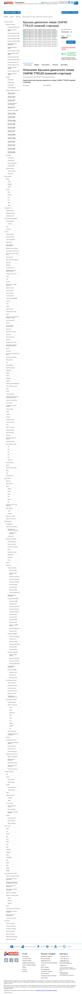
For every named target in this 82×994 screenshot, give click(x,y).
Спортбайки (8, 155)
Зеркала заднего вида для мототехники (11, 879)
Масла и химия (45, 973)
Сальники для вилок (10, 795)
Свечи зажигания (9, 803)
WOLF (7, 865)
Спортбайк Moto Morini (12, 163)
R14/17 (9, 494)
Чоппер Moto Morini (11, 171)
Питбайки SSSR (11, 82)
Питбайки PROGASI (12, 87)
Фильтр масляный (10, 432)
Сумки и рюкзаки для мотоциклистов (10, 915)
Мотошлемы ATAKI (13, 603)
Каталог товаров (10, 12)
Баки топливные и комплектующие (10, 245)
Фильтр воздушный (12, 818)
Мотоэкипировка (8, 521)
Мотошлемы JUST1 (13, 622)
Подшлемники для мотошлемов (11, 667)
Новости (24, 969)
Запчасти (6, 231)
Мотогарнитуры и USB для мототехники (11, 889)
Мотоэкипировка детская (11, 739)
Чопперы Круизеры (10, 168)
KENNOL (8, 868)
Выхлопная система (10, 267)
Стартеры (8, 414)
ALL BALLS (10, 797)
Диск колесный (9, 483)
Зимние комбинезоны (12, 541)
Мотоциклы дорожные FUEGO (12, 30)
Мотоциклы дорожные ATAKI (13, 27)
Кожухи (7, 314)
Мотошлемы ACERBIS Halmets (13, 625)
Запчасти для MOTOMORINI (11, 298)
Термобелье (10, 557)
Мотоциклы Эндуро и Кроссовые (12, 90)
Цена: (63, 35)
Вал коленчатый (9, 257)
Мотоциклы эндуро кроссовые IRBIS (11, 127)
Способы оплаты (26, 958)
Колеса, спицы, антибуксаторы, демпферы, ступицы (12, 317)
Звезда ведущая (11, 782)
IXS (10, 728)
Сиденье (8, 411)
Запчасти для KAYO (10, 236)
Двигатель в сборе (10, 287)
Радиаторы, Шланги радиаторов (12, 383)
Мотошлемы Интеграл (12, 567)
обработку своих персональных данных (46, 990)
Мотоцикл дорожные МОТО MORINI (13, 54)
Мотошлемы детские (12, 746)
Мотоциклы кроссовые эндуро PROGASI (12, 104)
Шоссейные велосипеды (11, 939)
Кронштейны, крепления (11, 331)
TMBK (9, 202)
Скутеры (8, 189)
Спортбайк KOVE (11, 160)
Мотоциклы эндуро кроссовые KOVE (11, 97)
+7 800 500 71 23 (64, 960)
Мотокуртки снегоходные (13, 546)
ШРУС (7, 470)
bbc (7, 831)
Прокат (24, 967)
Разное (7, 905)
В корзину (71, 42)
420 (8, 446)
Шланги (7, 465)
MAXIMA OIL (8, 852)
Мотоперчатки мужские (12, 704)
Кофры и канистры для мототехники (11, 886)
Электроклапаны (9, 475)
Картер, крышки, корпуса (11, 311)
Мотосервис (25, 956)
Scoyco (10, 707)
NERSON (8, 870)
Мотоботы (8, 562)
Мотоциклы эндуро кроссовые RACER (11, 135)
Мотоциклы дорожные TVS (13, 62)
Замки (7, 303)
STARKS (11, 723)
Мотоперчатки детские (12, 751)
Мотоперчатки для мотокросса (11, 760)
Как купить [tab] (46, 65)
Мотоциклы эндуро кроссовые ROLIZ (11, 142)
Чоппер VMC (10, 173)
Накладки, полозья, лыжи (11, 342)
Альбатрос (10, 223)
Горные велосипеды (10, 923)
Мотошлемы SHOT (13, 631)
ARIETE (9, 800)
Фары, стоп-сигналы (10, 427)
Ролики (7, 391)
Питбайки (8, 77)
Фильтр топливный (11, 823)
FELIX (7, 839)
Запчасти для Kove (10, 293)
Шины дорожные (9, 508)
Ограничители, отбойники (11, 357)
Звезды (7, 306)
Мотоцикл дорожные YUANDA (14, 50)
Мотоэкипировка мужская (11, 699)
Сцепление (8, 416)
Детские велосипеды (10, 931)
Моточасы (8, 339)
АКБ (7, 774)
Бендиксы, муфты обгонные (12, 248)
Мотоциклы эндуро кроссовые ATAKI (11, 117)
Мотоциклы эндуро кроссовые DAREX (11, 152)
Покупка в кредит (26, 960)
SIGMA (9, 181)
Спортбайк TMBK (11, 165)
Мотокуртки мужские (12, 702)
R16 (8, 496)
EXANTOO (11, 725)
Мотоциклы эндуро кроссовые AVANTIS (12, 120)
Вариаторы (8, 262)
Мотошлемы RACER (13, 584)
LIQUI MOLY (8, 849)
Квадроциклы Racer (10, 215)
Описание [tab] (28, 65)
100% (10, 715)
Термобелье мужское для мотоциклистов (13, 734)
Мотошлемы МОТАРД (12, 669)
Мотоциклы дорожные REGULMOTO (12, 44)
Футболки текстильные (12, 762)
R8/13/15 (9, 488)
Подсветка (10, 903)
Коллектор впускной (10, 320)
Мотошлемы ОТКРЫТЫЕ (13, 652)
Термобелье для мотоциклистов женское (12, 696)
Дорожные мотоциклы (10, 24)
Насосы (7, 348)
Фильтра (8, 815)
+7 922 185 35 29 (62, 3)
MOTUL (7, 854)
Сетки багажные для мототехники (13, 908)
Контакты (24, 971)
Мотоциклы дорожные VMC (13, 64)
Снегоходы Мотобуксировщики (11, 218)
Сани (7, 226)
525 (8, 454)
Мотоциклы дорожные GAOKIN (12, 68)
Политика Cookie (8, 988)
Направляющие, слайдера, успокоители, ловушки (11, 345)
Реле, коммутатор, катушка (11, 386)
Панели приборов (9, 365)
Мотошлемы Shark (13, 570)
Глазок (7, 276)
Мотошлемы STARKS (13, 601)
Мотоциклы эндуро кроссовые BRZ (11, 100)
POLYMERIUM (9, 857)
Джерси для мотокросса (12, 756)
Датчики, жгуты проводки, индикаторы (11, 285)
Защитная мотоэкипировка (11, 526)
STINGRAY (10, 184)
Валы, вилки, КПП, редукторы (12, 259)
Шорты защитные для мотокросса (12, 766)
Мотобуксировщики (10, 221)
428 (8, 449)
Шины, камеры (8, 478)
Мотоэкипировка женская (11, 680)
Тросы (7, 424)
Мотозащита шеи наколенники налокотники (13, 530)
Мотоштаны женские (12, 693)
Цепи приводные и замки (11, 444)
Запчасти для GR (9, 290)
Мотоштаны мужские (12, 731)
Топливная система (10, 419)
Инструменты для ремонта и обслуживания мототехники (12, 882)
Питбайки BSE (10, 79)
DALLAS (7, 833)
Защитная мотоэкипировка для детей (13, 743)
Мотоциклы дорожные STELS (14, 59)
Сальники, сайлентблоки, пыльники (11, 406)
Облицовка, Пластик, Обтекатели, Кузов (13, 354)
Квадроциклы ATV (8, 207)
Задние (9, 510)
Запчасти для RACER (10, 239)
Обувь (9, 549)
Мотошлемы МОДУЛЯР (12, 633)
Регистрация (75, 12)
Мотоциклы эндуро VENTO (13, 110)
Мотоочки (8, 737)
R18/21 (9, 499)
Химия (7, 828)
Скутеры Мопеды (8, 176)
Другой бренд (12, 712)
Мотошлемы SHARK (13, 641)
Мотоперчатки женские (12, 685)
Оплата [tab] (55, 65)
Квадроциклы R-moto (10, 213)
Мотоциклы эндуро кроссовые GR (11, 107)
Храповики (8, 435)
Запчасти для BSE (10, 234)
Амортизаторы (9, 242)
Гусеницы (8, 281)
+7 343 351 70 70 (62, 1)
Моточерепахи (11, 536)
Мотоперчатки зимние (12, 552)
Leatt (10, 720)
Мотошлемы (8, 565)
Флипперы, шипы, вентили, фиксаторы (11, 505)
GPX (9, 197)
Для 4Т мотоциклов (11, 809)
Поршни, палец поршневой (11, 400)
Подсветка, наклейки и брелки (12, 895)
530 (8, 457)
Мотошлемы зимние (12, 544)
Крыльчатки (8, 334)
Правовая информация (28, 962)
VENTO (9, 186)
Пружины (8, 380)
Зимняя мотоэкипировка (11, 538)
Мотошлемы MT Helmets (14, 579)
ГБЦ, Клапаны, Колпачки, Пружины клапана (11, 271)
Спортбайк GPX (11, 157)
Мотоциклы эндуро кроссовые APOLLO (12, 113)
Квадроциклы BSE (10, 210)
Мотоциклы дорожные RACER (14, 41)
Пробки (7, 375)
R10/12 (9, 491)
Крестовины (8, 329)
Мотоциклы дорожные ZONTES (12, 48)
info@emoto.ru (63, 965)
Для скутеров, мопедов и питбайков (13, 812)
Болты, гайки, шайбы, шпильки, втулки (12, 254)
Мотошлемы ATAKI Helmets (13, 573)
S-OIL (7, 860)
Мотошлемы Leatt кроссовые (12, 533)
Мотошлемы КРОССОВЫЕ (13, 598)
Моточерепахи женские (12, 690)
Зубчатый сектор (9, 308)
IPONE (7, 841)
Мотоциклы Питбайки (9, 21)
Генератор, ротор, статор (11, 273)
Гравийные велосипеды (11, 928)
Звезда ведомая (11, 779)
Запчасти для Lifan (10, 295)
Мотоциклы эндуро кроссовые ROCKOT (12, 138)
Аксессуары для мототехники (11, 873)
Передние (10, 513)
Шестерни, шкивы (9, 462)
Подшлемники (10, 554)
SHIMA (10, 710)
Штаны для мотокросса (12, 768)
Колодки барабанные (12, 787)
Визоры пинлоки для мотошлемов (12, 595)
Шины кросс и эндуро (10, 516)
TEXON (7, 862)
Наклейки (10, 900)
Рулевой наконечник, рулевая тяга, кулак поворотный (12, 397)
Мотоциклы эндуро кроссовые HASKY (11, 124)
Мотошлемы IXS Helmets (14, 581)
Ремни (7, 388)
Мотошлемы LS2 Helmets (14, 576)
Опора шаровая (9, 359)
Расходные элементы (9, 771)
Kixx (7, 844)
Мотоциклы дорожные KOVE (13, 33)
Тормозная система (10, 422)
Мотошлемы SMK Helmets (14, 592)
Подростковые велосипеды (11, 936)
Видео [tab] (36, 65)
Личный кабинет (66, 12)
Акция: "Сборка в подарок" (29, 965)
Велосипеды (7, 920)
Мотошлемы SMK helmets (14, 663)
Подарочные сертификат (11, 892)
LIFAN (9, 192)
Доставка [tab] (64, 65)
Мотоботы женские (11, 682)
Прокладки (8, 378)
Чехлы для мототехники (11, 918)
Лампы (7, 792)
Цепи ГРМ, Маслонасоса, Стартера (11, 438)
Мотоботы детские (11, 748)
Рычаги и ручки (9, 402)
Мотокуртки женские (12, 688)
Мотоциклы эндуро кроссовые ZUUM (11, 149)
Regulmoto (10, 194)
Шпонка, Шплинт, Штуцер (11, 467)
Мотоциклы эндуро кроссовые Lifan (11, 131)
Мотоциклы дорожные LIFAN (13, 35)
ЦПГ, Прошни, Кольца (10, 441)
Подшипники (8, 370)
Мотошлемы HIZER (13, 589)
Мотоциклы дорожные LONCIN (12, 74)
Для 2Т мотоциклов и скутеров (12, 806)
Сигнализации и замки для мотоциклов (11, 911)
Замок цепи (10, 459)
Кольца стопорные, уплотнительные (10, 326)
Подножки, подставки (10, 367)
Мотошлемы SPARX (13, 619)
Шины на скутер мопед (11, 518)
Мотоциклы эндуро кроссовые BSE (11, 93)
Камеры (7, 486)
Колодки (7, 784)
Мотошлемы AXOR (13, 587)
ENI (7, 836)
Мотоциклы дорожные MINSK (14, 38)
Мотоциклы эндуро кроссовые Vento (11, 145)
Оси (7, 362)
